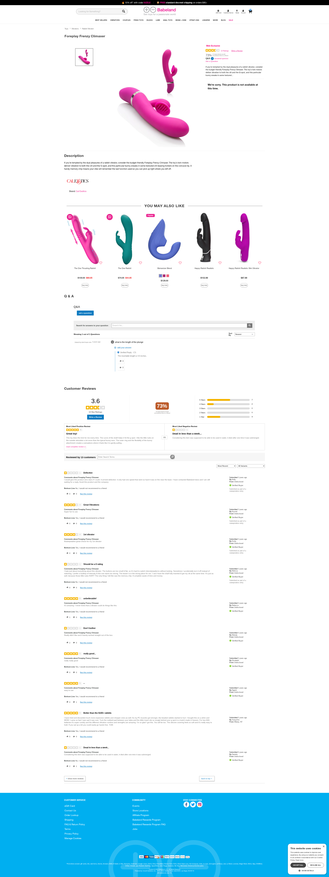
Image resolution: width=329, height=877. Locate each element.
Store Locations (140, 810)
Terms (68, 829)
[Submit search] (249, 325)
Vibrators (75, 29)
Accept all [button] (298, 865)
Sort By (230, 334)
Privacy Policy (72, 833)
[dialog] (307, 859)
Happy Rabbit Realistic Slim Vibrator (244, 268)
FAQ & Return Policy (75, 824)
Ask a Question (212, 61)
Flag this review (86, 494)
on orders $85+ (182, 2)
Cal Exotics (81, 191)
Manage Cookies (73, 838)
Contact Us (70, 810)
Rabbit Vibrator (88, 29)
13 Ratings (225, 51)
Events (135, 806)
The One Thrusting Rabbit (85, 268)
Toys (66, 29)
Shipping (69, 819)
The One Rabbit (124, 268)
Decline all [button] (315, 865)
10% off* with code (136, 2)
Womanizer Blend (164, 268)
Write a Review (237, 51)
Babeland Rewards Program (146, 819)
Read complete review (75, 447)
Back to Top (205, 779)
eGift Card (70, 806)
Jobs (134, 829)
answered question (221, 58)
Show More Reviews (76, 779)
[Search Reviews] (172, 457)
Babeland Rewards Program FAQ (148, 824)
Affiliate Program (140, 815)
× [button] (324, 846)
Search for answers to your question (92, 325)
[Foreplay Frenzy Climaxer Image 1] (154, 95)
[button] (160, 275)
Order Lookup (71, 815)
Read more (299, 860)
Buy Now (85, 285)
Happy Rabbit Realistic (204, 268)
